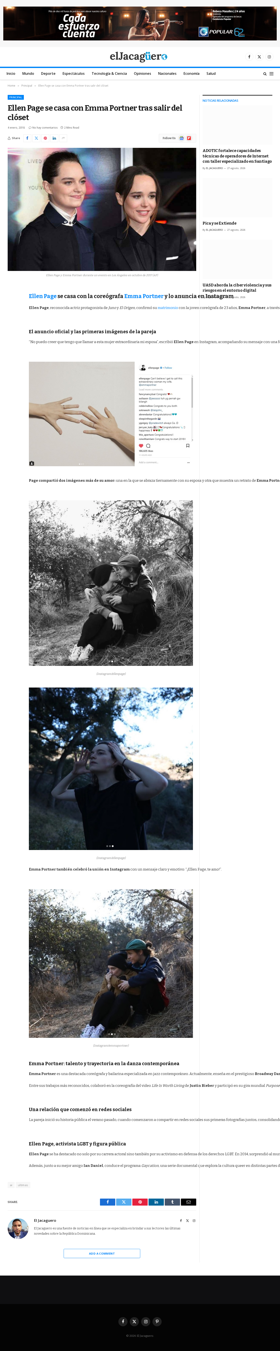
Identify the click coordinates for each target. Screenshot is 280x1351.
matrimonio (168, 307)
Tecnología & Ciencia (109, 73)
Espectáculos (74, 73)
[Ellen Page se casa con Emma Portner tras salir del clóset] (102, 209)
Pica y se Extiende (219, 223)
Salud (211, 73)
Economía (192, 73)
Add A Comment (102, 1253)
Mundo (28, 73)
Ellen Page (43, 296)
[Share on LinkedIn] (54, 138)
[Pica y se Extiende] (237, 197)
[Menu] (271, 74)
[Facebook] (12, 299)
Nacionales (167, 73)
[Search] (265, 74)
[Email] (12, 344)
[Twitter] (12, 310)
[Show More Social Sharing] (63, 138)
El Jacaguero (45, 1220)
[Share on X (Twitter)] (36, 138)
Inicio (11, 73)
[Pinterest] (12, 333)
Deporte (48, 73)
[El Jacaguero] (140, 57)
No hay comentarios (45, 127)
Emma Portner (144, 296)
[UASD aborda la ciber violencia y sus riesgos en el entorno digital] (237, 259)
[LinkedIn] (12, 322)
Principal (15, 97)
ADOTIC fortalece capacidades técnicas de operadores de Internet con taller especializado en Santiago (237, 156)
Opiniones (142, 73)
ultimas (23, 1185)
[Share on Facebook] (27, 138)
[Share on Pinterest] (45, 138)
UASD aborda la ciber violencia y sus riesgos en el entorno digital (237, 288)
